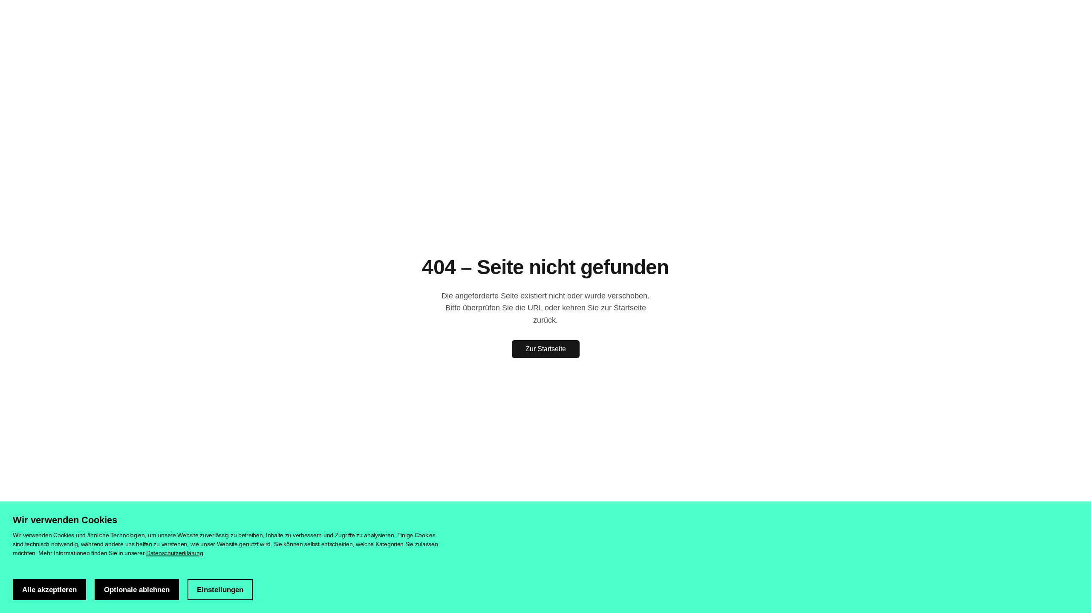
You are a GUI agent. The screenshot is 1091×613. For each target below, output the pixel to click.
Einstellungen (220, 590)
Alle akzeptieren (49, 590)
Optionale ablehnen (137, 590)
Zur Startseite (545, 348)
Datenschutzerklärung (174, 553)
